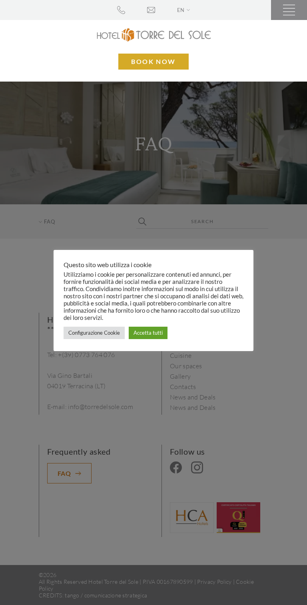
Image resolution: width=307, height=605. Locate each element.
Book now (153, 61)
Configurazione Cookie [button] (94, 332)
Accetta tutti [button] (148, 332)
